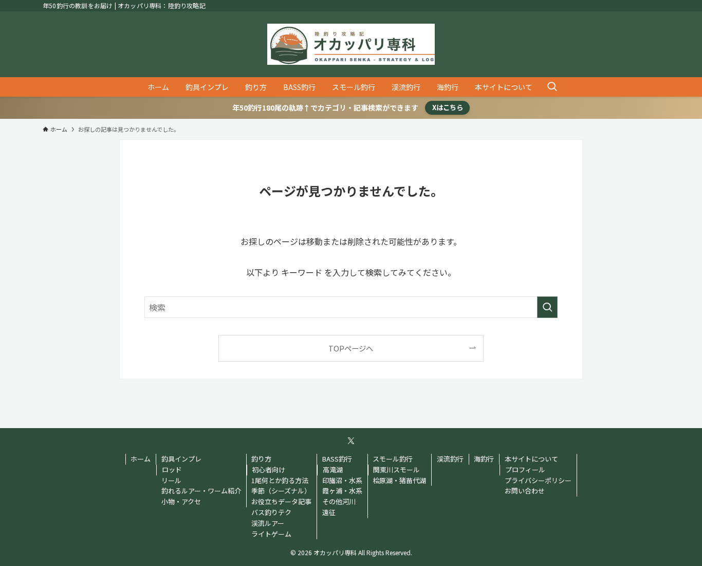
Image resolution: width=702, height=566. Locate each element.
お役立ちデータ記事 (281, 501)
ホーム (141, 459)
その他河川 (339, 501)
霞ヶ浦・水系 (342, 491)
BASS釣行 (337, 459)
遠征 (329, 512)
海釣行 (484, 459)
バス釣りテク (271, 512)
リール (171, 480)
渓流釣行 (450, 459)
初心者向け (268, 469)
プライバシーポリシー (538, 480)
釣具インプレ (181, 459)
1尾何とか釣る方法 (279, 480)
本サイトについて (531, 459)
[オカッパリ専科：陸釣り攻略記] (351, 44)
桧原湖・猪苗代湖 (399, 480)
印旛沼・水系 (342, 480)
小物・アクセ (181, 501)
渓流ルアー (267, 523)
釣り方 (261, 459)
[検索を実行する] (547, 307)
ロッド (172, 469)
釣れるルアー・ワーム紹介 (201, 491)
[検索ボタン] (552, 87)
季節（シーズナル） (281, 491)
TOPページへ (350, 348)
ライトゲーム (271, 534)
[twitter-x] (351, 441)
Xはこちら (447, 107)
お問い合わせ (525, 491)
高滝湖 (333, 469)
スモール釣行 (393, 459)
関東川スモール (396, 469)
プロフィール (525, 469)
